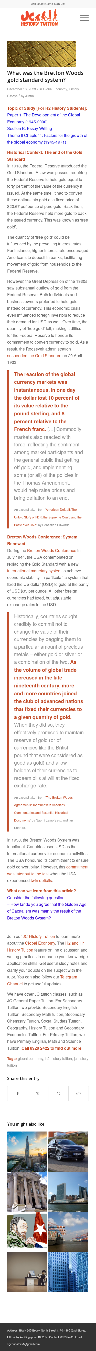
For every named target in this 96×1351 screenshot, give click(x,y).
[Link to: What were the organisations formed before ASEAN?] (68, 1272)
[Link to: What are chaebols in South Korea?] (68, 1152)
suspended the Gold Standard (34, 355)
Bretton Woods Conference (51, 550)
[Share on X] (38, 1093)
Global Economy (55, 88)
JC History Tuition (39, 936)
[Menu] (82, 17)
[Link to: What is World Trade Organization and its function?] (68, 1232)
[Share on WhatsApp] (58, 1093)
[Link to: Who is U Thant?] (27, 1272)
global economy (30, 1058)
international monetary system (34, 571)
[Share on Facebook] (17, 1093)
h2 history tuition (58, 1058)
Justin (29, 95)
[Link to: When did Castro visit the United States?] (27, 1232)
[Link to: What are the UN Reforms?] (27, 1192)
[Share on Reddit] (79, 1093)
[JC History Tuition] (39, 17)
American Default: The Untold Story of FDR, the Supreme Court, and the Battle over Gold (48, 517)
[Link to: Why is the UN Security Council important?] (68, 1192)
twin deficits (41, 880)
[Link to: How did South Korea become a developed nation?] (27, 1152)
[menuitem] (82, 17)
